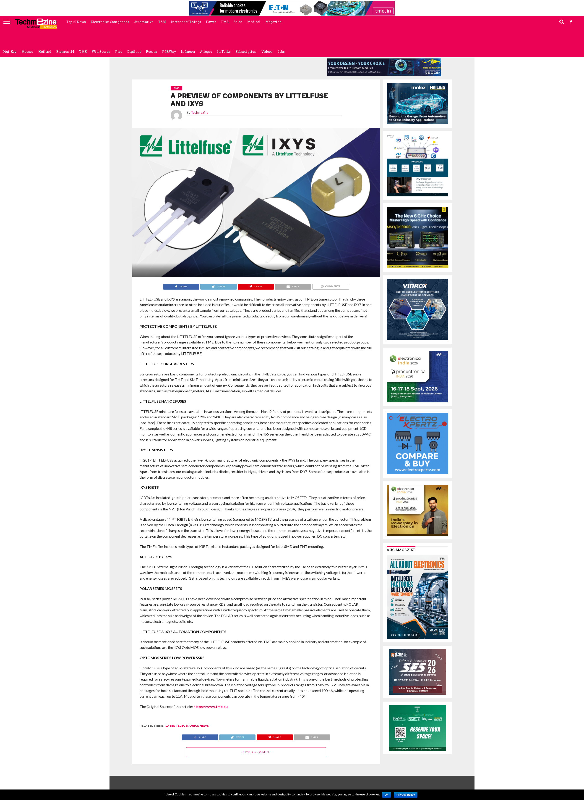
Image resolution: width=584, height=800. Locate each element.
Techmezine (199, 112)
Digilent (134, 51)
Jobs (281, 51)
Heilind (44, 51)
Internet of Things (186, 22)
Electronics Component (110, 22)
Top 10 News (76, 22)
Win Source (101, 51)
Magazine (274, 22)
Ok (386, 794)
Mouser (27, 51)
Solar (238, 22)
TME (83, 51)
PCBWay (169, 51)
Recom (151, 51)
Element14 (65, 51)
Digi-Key (9, 51)
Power (211, 22)
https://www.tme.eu (210, 706)
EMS (225, 22)
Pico (118, 51)
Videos (266, 51)
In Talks (224, 51)
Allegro (206, 51)
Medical (254, 22)
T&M (162, 22)
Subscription (246, 51)
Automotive (143, 22)
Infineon (188, 51)
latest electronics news (187, 725)
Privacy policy (405, 794)
